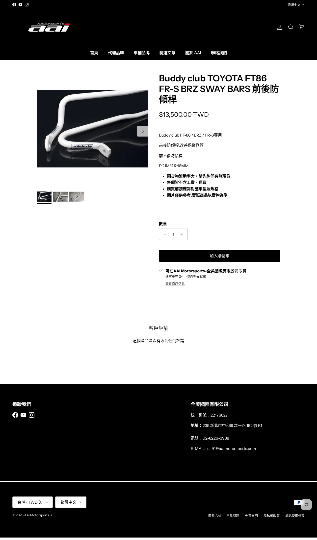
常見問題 (232, 515)
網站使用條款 (295, 515)
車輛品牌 (142, 53)
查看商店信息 (175, 283)
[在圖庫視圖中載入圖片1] (92, 128)
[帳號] (279, 27)
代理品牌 (116, 53)
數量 (163, 223)
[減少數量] (163, 234)
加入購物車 (220, 255)
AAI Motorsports (36, 515)
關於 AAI (193, 53)
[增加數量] (183, 234)
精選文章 (167, 53)
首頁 (94, 53)
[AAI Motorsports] (49, 27)
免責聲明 (251, 515)
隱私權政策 (272, 515)
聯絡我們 (219, 53)
